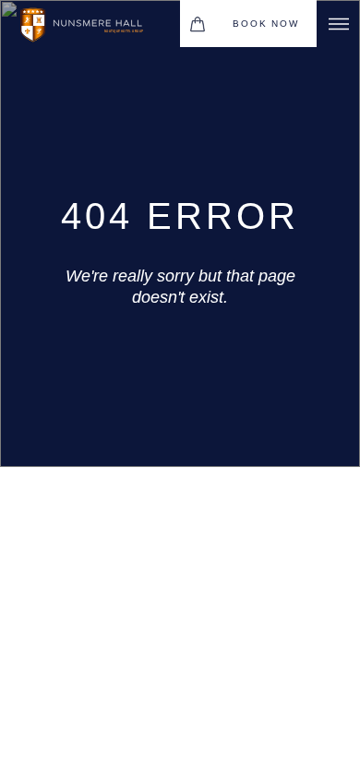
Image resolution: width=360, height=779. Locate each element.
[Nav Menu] (338, 23)
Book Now (265, 23)
